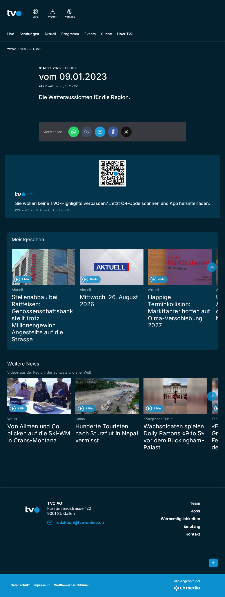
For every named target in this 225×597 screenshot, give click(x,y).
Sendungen (29, 34)
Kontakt (192, 534)
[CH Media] (187, 587)
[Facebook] (113, 132)
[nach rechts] (212, 267)
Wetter (11, 49)
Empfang (191, 526)
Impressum (42, 585)
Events (90, 34)
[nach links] (13, 267)
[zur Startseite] (14, 13)
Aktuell (50, 34)
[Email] (100, 132)
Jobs (195, 511)
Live (10, 34)
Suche (106, 34)
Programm (70, 34)
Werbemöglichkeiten (180, 518)
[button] (87, 132)
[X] (126, 132)
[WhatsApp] (73, 132)
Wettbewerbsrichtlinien (72, 585)
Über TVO (125, 34)
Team (195, 503)
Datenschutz (20, 585)
